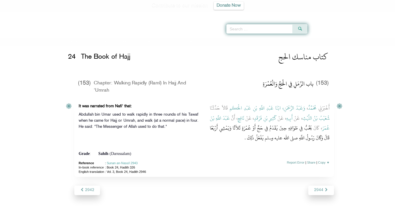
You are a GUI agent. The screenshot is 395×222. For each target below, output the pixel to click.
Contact (215, 216)
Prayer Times (360, 14)
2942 (89, 190)
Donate (233, 216)
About (139, 216)
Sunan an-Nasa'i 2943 (122, 163)
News (153, 216)
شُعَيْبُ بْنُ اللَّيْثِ (316, 118)
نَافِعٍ (241, 118)
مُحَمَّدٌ (312, 108)
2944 (319, 190)
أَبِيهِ (289, 118)
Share (311, 162)
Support (171, 216)
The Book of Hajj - (143, 41)
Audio (380, 14)
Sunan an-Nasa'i (96, 41)
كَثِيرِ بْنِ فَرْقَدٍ (265, 118)
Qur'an (323, 14)
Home (74, 41)
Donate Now (229, 5)
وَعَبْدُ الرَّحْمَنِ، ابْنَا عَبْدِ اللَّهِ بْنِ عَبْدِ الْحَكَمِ (267, 108)
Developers (193, 216)
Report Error (295, 162)
